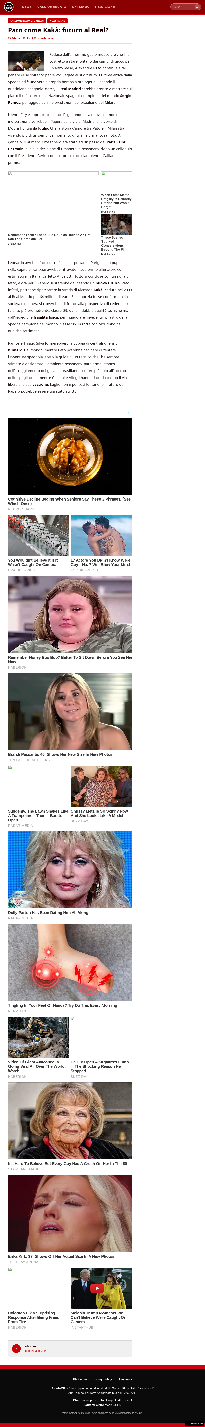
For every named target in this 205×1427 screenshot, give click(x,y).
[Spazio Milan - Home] (9, 7)
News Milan (57, 20)
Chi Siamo (80, 1379)
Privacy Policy (102, 1379)
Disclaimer (125, 1379)
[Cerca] (197, 6)
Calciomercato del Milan (27, 20)
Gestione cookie (195, 1423)
